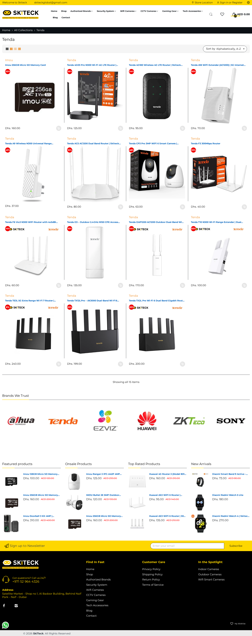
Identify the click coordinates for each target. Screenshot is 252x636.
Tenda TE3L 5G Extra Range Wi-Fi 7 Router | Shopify (29, 300)
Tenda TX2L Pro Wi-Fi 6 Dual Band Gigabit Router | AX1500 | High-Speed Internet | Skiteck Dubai (157, 300)
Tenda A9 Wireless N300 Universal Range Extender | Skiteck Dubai (28, 143)
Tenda (71, 60)
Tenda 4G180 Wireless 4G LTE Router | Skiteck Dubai (155, 65)
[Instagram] (16, 606)
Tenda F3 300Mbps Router (205, 143)
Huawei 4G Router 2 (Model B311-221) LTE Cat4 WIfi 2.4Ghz (167, 474)
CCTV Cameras (96, 595)
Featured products (17, 464)
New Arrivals (201, 464)
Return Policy (151, 579)
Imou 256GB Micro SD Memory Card (25, 65)
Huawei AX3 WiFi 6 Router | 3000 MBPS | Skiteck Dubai (168, 516)
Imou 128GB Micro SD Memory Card (40, 474)
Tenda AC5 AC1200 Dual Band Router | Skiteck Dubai (93, 143)
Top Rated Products (144, 464)
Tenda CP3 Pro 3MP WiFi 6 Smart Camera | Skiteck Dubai (153, 143)
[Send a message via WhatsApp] (5, 625)
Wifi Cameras (95, 590)
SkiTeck (38, 633)
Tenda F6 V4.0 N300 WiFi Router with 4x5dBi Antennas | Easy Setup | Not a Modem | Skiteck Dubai (31, 222)
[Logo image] (21, 420)
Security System (96, 584)
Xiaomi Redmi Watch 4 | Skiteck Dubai (230, 516)
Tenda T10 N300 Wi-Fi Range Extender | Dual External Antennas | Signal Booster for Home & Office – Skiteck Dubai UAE (217, 222)
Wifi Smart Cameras (211, 579)
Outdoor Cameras (210, 574)
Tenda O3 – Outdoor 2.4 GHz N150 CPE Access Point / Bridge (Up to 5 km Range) (92, 222)
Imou (9, 60)
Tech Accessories (97, 605)
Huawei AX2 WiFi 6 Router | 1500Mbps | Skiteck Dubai (164, 495)
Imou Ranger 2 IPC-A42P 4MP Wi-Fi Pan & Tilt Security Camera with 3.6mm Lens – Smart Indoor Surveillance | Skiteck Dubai (104, 474)
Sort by (210, 48)
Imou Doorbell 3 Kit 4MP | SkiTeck (37, 516)
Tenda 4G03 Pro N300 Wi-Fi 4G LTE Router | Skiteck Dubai (91, 65)
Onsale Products (78, 464)
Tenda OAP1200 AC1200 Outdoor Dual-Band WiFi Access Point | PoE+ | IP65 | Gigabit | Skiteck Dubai (156, 222)
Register (237, 2)
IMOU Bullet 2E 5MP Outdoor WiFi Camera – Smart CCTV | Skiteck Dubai (102, 495)
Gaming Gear (95, 600)
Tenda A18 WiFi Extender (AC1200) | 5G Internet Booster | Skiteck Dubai (217, 65)
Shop (89, 574)
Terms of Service (153, 584)
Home (90, 569)
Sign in (224, 2)
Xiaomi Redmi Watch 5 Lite (227, 495)
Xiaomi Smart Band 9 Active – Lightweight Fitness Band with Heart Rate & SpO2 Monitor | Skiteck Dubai (230, 474)
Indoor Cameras (208, 569)
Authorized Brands (98, 579)
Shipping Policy (152, 574)
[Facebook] (4, 606)
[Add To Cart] (58, 128)
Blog (89, 610)
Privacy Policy (151, 569)
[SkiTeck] (20, 14)
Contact (91, 615)
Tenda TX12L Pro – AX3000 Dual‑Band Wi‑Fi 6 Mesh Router (92, 300)
